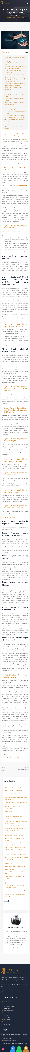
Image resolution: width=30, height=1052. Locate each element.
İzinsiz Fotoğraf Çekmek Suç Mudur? (16, 115)
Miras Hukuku (7, 1004)
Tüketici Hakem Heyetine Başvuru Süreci (15, 866)
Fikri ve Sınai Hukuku (9, 1010)
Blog (17, 15)
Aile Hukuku (6, 1015)
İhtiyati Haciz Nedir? (10, 869)
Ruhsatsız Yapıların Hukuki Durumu (13, 790)
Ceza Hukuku (8, 906)
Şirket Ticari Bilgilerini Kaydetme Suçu (16, 78)
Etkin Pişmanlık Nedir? (10, 814)
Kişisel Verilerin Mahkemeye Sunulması (16, 66)
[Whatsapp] (19, 1048)
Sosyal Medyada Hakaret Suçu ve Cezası (15, 785)
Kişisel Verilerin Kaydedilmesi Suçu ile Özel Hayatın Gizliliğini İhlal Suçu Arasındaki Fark (16, 70)
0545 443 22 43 (7, 1038)
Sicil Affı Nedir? (8, 811)
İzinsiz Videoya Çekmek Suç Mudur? (15, 117)
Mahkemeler (7, 1024)
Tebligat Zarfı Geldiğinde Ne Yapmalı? (14, 835)
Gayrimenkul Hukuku (9, 1006)
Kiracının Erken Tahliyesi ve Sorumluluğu (15, 852)
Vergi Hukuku (7, 1019)
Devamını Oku (16, 947)
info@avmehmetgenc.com (9, 1040)
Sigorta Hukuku (7, 1017)
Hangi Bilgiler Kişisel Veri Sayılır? (13, 61)
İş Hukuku (6, 1022)
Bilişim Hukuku (7, 1013)
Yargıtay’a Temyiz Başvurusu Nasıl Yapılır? (15, 854)
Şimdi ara (13, 1048)
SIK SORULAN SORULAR (11, 106)
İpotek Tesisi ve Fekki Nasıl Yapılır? (13, 825)
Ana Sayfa (11, 15)
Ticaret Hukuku (7, 1008)
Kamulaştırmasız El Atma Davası (13, 833)
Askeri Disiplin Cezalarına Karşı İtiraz (14, 787)
